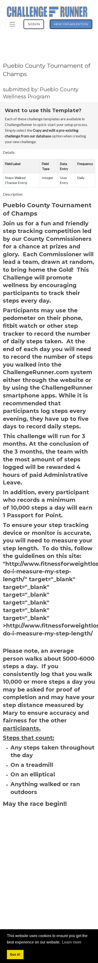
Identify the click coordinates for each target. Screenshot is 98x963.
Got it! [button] (15, 954)
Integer (47, 178)
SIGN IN (34, 24)
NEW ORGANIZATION (71, 24)
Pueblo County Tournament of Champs (46, 69)
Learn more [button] (71, 942)
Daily (80, 178)
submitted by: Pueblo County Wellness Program (40, 93)
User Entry (64, 180)
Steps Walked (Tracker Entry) (16, 180)
